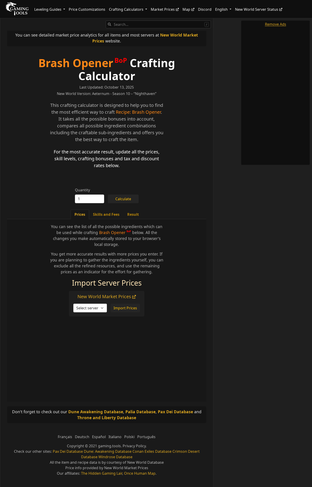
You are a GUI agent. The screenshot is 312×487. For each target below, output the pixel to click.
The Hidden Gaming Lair (101, 473)
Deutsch (82, 436)
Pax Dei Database (175, 411)
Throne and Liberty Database (106, 417)
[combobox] (158, 24)
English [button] (222, 9)
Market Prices (163, 9)
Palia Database (140, 411)
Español (99, 436)
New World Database (145, 462)
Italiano (115, 436)
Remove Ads (275, 24)
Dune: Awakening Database (108, 451)
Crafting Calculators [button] (126, 9)
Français (65, 436)
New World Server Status (256, 9)
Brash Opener (75, 62)
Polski (129, 436)
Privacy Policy (134, 445)
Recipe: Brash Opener (138, 112)
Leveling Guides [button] (48, 9)
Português (146, 436)
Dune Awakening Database (95, 411)
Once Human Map (140, 473)
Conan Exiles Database (152, 451)
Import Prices (125, 308)
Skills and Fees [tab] (106, 214)
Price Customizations (87, 9)
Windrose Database (115, 456)
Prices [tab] (79, 214)
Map (186, 9)
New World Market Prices (104, 296)
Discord (205, 9)
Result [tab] (133, 214)
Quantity (82, 189)
